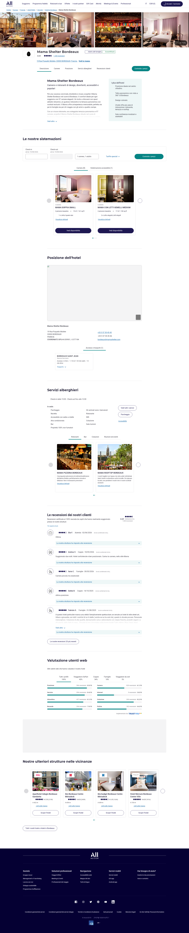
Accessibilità (122, 421)
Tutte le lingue (84, 882)
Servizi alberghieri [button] (62, 390)
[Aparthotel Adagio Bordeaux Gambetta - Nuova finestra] (45, 781)
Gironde (40, 10)
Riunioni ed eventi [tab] (111, 437)
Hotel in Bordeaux (51, 10)
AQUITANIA (31, 10)
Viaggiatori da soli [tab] (123, 678)
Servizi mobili (113, 875)
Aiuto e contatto (142, 878)
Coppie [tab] (96, 678)
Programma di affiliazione (31, 889)
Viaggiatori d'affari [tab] (81, 678)
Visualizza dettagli (63, 483)
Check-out (56, 150)
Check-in (31, 150)
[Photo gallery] (94, 29)
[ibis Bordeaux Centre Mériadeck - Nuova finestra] (78, 781)
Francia (22, 10)
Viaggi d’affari (56, 875)
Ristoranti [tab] (75, 437)
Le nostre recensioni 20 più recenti (63, 641)
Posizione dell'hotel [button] (64, 258)
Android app (113, 882)
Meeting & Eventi (57, 878)
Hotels (8, 10)
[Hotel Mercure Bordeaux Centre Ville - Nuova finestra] (143, 781)
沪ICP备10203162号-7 (101, 918)
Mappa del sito (85, 878)
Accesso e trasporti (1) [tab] (94, 348)
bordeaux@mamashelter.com (109, 339)
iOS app (111, 878)
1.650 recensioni (59, 56)
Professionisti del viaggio (60, 882)
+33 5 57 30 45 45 (105, 332)
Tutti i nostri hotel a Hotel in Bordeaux (39, 828)
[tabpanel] (95, 206)
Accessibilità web (86, 875)
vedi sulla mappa (41, 806)
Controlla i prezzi (141, 69)
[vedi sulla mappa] (94, 293)
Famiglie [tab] (107, 678)
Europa (15, 10)
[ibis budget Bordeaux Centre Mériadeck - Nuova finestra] (111, 781)
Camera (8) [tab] (81, 168)
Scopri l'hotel (46, 813)
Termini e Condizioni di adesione (88, 912)
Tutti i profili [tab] (63, 678)
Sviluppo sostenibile (29, 885)
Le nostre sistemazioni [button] (42, 139)
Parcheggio (125, 414)
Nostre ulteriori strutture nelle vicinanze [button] (57, 761)
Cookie (119, 912)
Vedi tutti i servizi (127, 408)
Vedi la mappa (84, 61)
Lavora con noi (28, 882)
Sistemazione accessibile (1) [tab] (101, 168)
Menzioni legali (131, 912)
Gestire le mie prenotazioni (146, 875)
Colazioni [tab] (95, 437)
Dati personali (108, 912)
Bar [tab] (85, 437)
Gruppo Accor (27, 875)
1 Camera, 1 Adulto (84, 156)
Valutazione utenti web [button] (67, 660)
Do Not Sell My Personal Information (152, 912)
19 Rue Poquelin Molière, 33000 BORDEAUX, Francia (57, 61)
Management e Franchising (32, 878)
